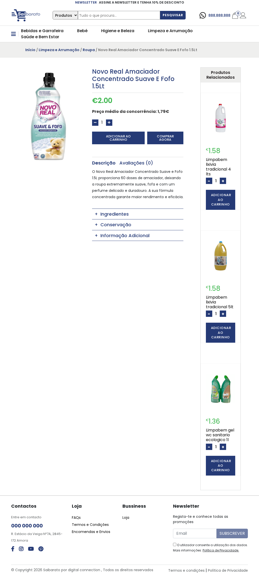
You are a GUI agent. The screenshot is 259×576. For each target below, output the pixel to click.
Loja (125, 517)
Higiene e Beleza (117, 31)
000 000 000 (219, 15)
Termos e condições (186, 570)
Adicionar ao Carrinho (118, 138)
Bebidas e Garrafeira (42, 31)
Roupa (89, 49)
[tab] (104, 163)
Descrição (104, 163)
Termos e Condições (90, 524)
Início (30, 49)
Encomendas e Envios (91, 531)
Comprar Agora (165, 138)
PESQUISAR (173, 15)
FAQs (76, 517)
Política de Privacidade (228, 570)
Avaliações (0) (136, 163)
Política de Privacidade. (221, 550)
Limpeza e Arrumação (170, 31)
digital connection (84, 569)
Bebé (82, 31)
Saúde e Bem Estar (40, 37)
